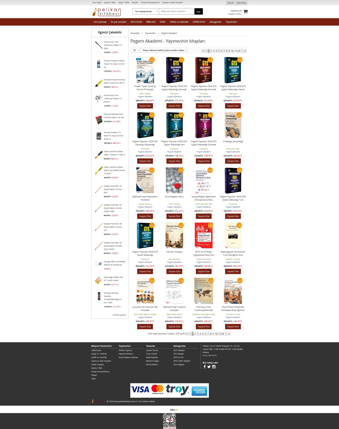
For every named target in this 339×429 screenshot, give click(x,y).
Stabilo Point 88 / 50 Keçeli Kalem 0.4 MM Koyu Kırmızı (113, 245)
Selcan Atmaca (145, 204)
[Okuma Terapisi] (174, 224)
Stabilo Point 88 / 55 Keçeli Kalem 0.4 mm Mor (113, 189)
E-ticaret (165, 409)
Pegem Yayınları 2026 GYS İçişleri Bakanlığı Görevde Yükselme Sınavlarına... (174, 89)
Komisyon (174, 93)
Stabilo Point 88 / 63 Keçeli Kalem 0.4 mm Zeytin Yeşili (113, 208)
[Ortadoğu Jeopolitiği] (233, 113)
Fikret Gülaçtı (174, 204)
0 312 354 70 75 (210, 355)
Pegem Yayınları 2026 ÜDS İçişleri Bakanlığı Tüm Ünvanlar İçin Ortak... (233, 199)
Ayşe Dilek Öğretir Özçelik (145, 314)
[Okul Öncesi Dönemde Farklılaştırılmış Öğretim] (233, 279)
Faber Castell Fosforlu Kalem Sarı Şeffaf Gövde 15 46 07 (114, 170)
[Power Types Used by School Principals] (145, 58)
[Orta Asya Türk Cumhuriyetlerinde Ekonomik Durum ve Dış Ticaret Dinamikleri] (203, 279)
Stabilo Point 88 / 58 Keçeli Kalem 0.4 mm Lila (113, 226)
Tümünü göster (119, 315)
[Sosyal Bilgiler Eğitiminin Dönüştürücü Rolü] (203, 169)
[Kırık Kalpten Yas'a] (174, 169)
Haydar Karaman (203, 259)
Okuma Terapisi (174, 251)
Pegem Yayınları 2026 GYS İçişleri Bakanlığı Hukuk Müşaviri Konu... (233, 89)
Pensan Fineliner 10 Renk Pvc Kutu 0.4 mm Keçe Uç (113, 135)
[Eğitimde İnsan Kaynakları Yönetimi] (145, 169)
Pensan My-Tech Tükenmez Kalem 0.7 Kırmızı (113, 98)
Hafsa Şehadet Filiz (203, 204)
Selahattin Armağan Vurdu (203, 314)
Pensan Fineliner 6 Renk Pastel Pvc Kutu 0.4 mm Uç (114, 63)
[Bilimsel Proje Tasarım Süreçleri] (174, 279)
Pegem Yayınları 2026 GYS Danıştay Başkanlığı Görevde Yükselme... (145, 144)
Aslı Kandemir (174, 259)
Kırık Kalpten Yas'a (174, 196)
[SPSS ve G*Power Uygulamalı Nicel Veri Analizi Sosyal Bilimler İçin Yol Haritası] (204, 224)
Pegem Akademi (145, 96)
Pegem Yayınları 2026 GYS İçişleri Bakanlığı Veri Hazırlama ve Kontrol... (174, 144)
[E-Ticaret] (174, 409)
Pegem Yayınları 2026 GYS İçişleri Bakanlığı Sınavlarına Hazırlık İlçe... (145, 255)
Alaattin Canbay (233, 259)
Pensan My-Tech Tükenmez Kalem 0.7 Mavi (113, 45)
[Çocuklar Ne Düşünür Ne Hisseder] (145, 279)
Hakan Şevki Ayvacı (174, 314)
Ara (198, 11)
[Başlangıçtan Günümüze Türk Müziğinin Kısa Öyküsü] (233, 224)
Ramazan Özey (232, 149)
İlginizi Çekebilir (110, 32)
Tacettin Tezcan (233, 314)
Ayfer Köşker (145, 93)
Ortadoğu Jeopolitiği (233, 141)
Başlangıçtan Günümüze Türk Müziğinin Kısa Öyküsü (233, 255)
